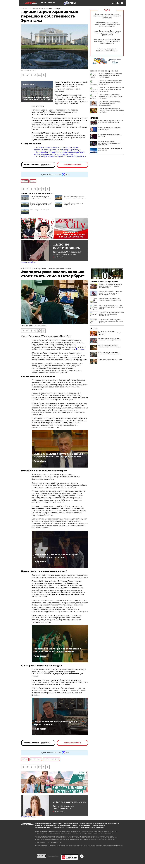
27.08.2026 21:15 (26, 268)
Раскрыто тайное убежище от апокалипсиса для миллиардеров (109, 346)
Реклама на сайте (64, 825)
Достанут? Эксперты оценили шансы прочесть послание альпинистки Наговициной (111, 89)
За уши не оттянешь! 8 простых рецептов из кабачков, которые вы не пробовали (111, 110)
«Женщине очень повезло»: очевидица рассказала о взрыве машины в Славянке (107, 24)
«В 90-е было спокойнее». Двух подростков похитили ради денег (110, 299)
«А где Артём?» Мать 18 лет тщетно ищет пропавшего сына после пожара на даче (110, 75)
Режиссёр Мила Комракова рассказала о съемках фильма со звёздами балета (57, 650)
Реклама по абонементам (81, 825)
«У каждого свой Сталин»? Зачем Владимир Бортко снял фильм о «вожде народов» (107, 41)
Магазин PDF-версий (71, 823)
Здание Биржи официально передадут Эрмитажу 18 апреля (40, 197)
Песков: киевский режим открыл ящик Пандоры (109, 128)
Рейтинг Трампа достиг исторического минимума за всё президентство (109, 143)
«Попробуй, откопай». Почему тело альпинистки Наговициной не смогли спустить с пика (110, 293)
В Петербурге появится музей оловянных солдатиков (60, 156)
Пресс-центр (57, 823)
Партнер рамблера (53, 856)
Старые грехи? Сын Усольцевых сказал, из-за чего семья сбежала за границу (111, 321)
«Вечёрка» (80, 349)
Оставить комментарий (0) (72, 743)
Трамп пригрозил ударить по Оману (110, 359)
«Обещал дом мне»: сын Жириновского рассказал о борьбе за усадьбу (110, 333)
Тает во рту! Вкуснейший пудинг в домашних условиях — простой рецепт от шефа (110, 286)
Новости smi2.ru (28, 262)
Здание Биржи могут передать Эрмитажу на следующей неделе (75, 197)
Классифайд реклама (42, 827)
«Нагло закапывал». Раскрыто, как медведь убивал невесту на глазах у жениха (111, 307)
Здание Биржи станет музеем (40, 210)
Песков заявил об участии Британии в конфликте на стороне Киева (110, 121)
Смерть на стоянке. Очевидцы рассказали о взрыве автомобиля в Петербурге (107, 16)
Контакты (38, 825)
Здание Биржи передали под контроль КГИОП (73, 204)
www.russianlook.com (28, 70)
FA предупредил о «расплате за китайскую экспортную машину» (109, 339)
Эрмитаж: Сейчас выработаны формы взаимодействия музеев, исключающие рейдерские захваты (59, 153)
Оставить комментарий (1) (72, 164)
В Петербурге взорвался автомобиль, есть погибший (107, 50)
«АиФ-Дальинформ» (39, 325)
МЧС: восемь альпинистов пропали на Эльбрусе (110, 149)
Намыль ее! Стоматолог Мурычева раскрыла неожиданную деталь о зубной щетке (110, 82)
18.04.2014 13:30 (26, 8)
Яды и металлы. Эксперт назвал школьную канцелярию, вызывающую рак (109, 103)
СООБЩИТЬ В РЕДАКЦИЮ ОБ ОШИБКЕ (92, 827)
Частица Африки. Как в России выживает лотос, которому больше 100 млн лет (110, 96)
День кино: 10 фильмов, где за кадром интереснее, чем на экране (55, 555)
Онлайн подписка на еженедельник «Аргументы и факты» (99, 823)
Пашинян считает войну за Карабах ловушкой (110, 135)
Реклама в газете (50, 825)
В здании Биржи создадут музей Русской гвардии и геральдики (41, 204)
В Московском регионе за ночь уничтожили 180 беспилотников (109, 353)
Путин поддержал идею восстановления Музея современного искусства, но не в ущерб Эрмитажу (56, 149)
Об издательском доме (43, 823)
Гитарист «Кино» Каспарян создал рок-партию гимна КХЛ (56, 723)
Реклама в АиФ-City (99, 825)
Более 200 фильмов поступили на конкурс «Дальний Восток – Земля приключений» (58, 455)
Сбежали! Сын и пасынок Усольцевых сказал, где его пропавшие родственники (111, 314)
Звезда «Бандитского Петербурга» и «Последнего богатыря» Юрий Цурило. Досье (107, 33)
